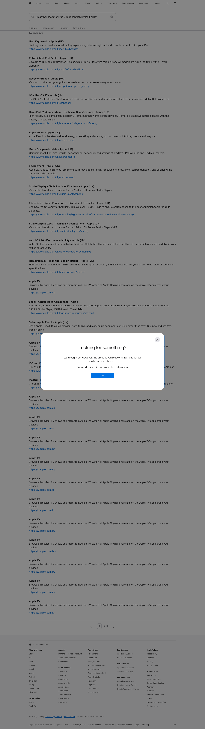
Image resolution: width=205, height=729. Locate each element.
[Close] (157, 339)
